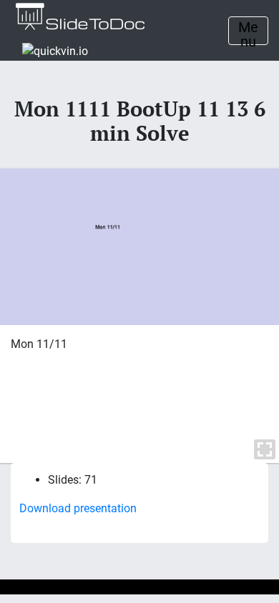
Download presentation (78, 508)
